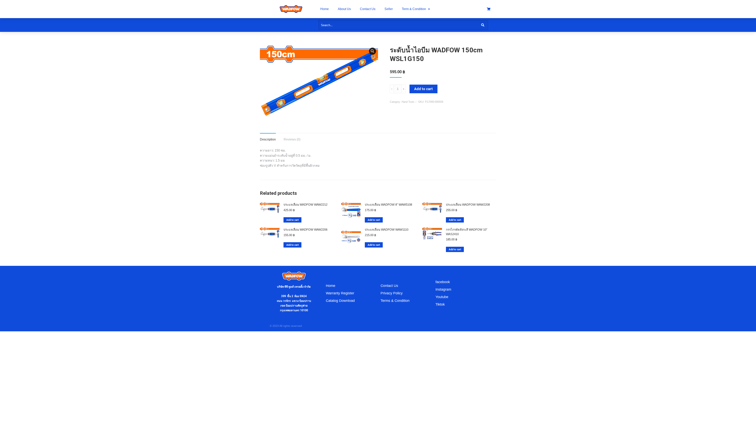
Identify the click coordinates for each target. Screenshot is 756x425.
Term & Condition (414, 9)
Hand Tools (408, 101)
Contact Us (367, 9)
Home (324, 9)
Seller (388, 9)
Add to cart (423, 89)
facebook (442, 282)
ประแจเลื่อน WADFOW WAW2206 (305, 229)
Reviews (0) (292, 139)
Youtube (441, 297)
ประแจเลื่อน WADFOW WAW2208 (468, 204)
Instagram (443, 289)
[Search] (483, 25)
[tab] (268, 137)
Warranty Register (340, 293)
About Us (344, 9)
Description (268, 139)
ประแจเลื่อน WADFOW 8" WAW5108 (388, 204)
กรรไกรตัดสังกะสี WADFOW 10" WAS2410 (466, 232)
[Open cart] (488, 9)
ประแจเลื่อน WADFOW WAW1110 (386, 229)
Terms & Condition (395, 301)
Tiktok (440, 304)
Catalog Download (340, 301)
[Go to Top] (750, 419)
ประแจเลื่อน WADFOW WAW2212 (305, 204)
